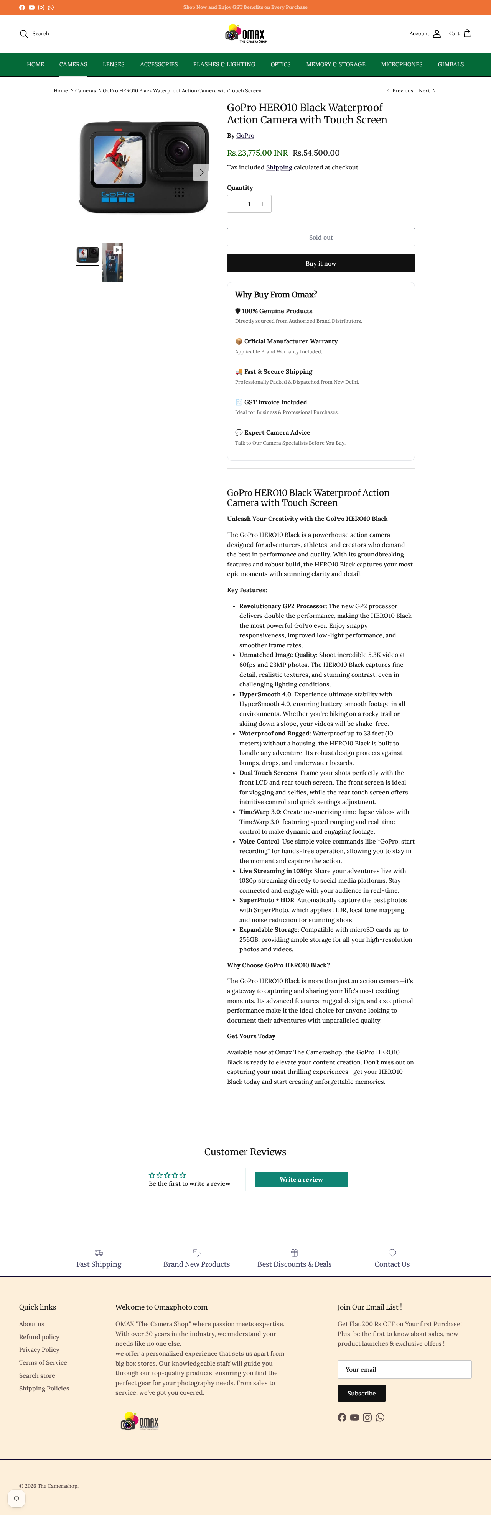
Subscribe (362, 1393)
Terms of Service (43, 1362)
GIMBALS (451, 64)
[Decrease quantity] (234, 203)
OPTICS (281, 64)
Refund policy (39, 1337)
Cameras (85, 90)
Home (61, 90)
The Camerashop (57, 1486)
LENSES (114, 64)
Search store (37, 1375)
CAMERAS (73, 64)
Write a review (301, 1179)
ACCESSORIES (159, 64)
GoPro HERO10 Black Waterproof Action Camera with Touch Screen (182, 90)
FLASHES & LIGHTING (224, 64)
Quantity (240, 187)
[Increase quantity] (264, 203)
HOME (35, 64)
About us (31, 1324)
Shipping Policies (44, 1388)
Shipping (279, 167)
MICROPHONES (402, 64)
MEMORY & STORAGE (336, 64)
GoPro (245, 135)
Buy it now (321, 263)
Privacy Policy (39, 1349)
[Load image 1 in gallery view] (143, 169)
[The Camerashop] (245, 34)
